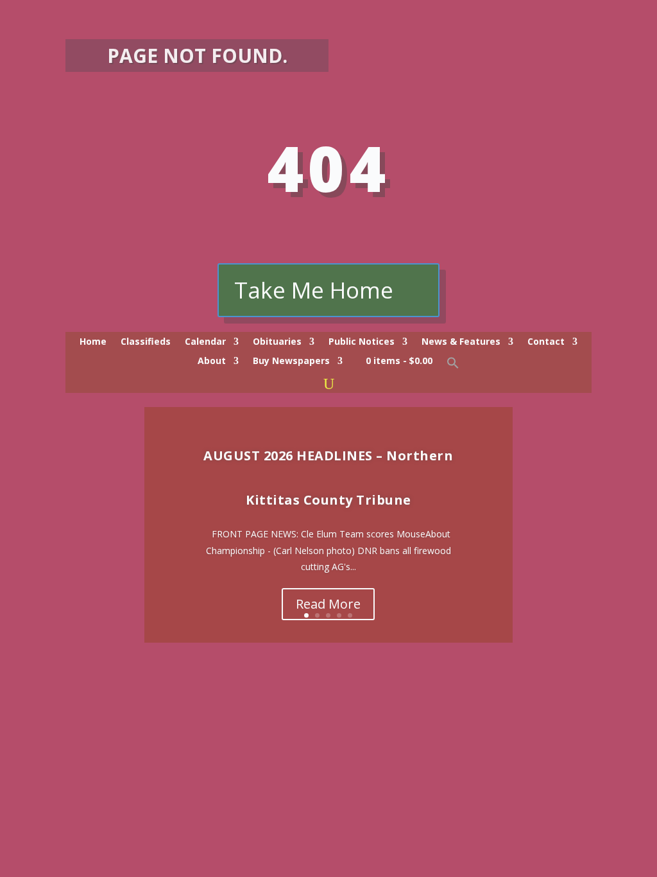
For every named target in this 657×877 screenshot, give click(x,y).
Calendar (205, 342)
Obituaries (277, 342)
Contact (546, 342)
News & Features (461, 342)
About (212, 361)
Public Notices (361, 342)
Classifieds (146, 342)
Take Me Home (313, 290)
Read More (328, 603)
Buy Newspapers (291, 361)
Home (93, 342)
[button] (453, 366)
